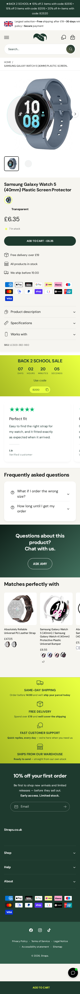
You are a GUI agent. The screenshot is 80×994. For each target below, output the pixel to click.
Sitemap (57, 946)
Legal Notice (61, 941)
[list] (40, 23)
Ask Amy (40, 564)
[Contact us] (63, 37)
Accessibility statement (35, 946)
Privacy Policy (19, 941)
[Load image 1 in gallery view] (11, 163)
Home (7, 62)
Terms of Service (40, 941)
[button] (6, 37)
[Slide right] (75, 114)
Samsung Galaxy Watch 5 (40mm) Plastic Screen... (36, 66)
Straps (44, 955)
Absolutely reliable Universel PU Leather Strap (20, 631)
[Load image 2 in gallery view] (28, 163)
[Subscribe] (65, 806)
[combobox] (40, 49)
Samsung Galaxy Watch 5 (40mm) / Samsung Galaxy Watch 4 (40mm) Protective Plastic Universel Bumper (55, 637)
